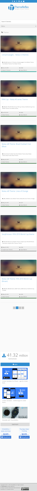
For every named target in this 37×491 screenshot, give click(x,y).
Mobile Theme (16, 198)
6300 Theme (18, 288)
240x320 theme (11, 288)
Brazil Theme (15, 155)
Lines (11, 198)
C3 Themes (14, 62)
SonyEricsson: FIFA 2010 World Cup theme (18, 234)
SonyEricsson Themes (13, 243)
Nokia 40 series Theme (25, 198)
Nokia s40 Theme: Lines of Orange (15, 191)
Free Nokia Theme (16, 63)
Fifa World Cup (28, 106)
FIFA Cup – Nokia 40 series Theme (15, 99)
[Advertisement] (18, 15)
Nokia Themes (5, 114)
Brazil (5, 154)
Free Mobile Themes (7, 63)
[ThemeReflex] (18, 12)
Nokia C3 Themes (6, 70)
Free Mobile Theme (29, 62)
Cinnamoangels (20, 62)
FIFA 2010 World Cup (12, 106)
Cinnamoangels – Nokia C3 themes (15, 55)
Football (4, 290)
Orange (33, 198)
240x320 (5, 106)
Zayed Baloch (24, 70)
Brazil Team (9, 155)
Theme (20, 243)
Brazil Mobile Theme (20, 154)
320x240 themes (7, 62)
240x (5, 198)
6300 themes (24, 288)
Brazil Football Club (11, 154)
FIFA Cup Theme (21, 106)
